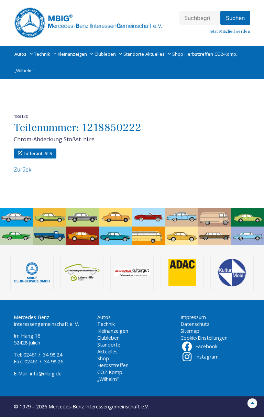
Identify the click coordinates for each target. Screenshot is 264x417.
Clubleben (105, 54)
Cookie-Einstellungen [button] (204, 337)
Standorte (133, 54)
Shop (177, 54)
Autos (20, 54)
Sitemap (189, 331)
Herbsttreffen (199, 54)
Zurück (23, 169)
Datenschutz (194, 324)
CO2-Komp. (225, 54)
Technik (42, 54)
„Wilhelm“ (24, 70)
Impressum (193, 317)
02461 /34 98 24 (42, 354)
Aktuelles (155, 54)
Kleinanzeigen (72, 54)
